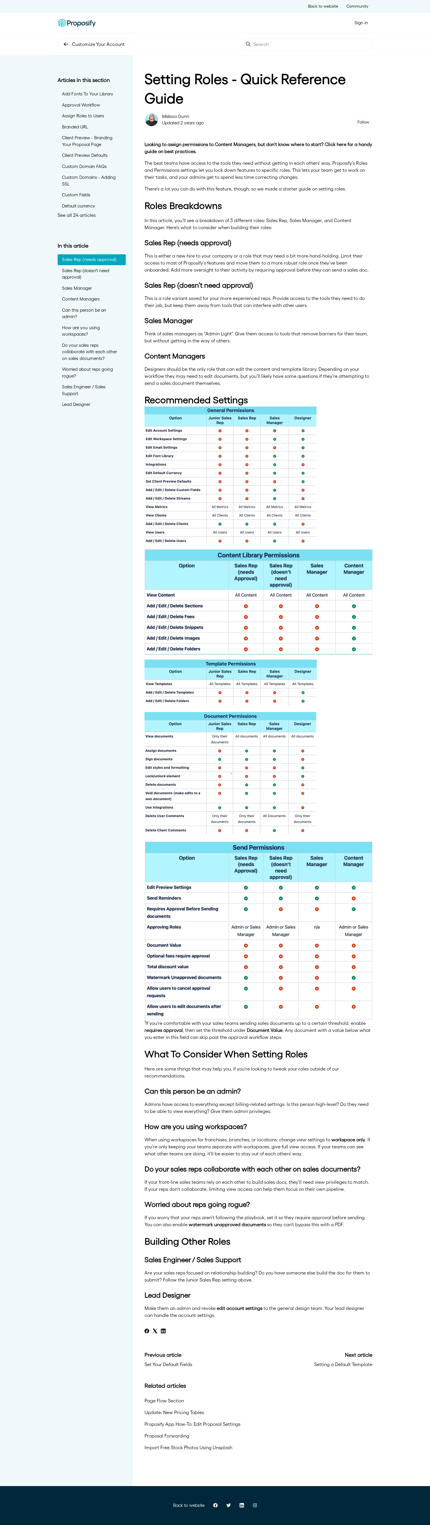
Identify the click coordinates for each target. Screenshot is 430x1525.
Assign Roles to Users (83, 115)
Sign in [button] (361, 22)
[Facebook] (147, 1331)
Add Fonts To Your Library (87, 93)
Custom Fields (76, 194)
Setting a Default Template (343, 1364)
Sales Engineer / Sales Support (84, 390)
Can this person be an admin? (84, 313)
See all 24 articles (77, 215)
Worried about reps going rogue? (87, 372)
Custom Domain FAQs (84, 166)
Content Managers (81, 298)
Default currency (78, 205)
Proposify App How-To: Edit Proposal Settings (192, 1424)
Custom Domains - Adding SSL (89, 180)
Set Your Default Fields (168, 1364)
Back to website (323, 6)
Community (357, 6)
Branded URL (75, 126)
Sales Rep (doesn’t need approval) (85, 274)
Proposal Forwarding (167, 1435)
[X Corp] (155, 1331)
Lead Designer (76, 404)
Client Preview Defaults (85, 155)
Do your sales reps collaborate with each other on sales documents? (89, 352)
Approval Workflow (81, 104)
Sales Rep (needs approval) (89, 259)
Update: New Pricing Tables (174, 1412)
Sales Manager (77, 288)
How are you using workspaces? (81, 331)
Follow (363, 122)
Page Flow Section (164, 1400)
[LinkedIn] (163, 1331)
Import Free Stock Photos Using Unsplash (188, 1447)
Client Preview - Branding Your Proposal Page (87, 141)
